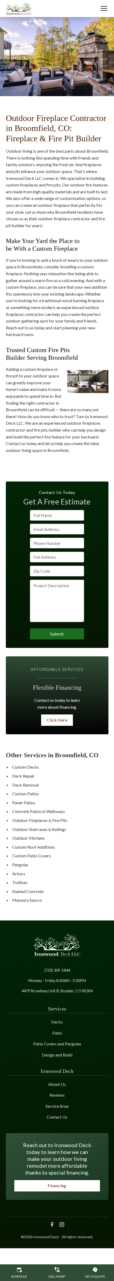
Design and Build (57, 1054)
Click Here (57, 719)
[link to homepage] (19, 8)
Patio (57, 1032)
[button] (100, 8)
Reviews (57, 1094)
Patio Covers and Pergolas (57, 1043)
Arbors (18, 873)
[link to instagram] (62, 1224)
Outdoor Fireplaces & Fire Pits (39, 820)
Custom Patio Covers (31, 855)
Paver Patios (23, 802)
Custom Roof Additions (33, 846)
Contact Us (57, 1116)
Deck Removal (25, 784)
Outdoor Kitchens (28, 837)
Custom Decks (25, 766)
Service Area (57, 1106)
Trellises (20, 882)
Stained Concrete (27, 891)
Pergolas (20, 864)
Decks (57, 1021)
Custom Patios (25, 793)
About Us (57, 1084)
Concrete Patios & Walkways (38, 811)
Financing (57, 1185)
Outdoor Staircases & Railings (39, 829)
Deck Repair (23, 775)
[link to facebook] (52, 1224)
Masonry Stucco (27, 900)
